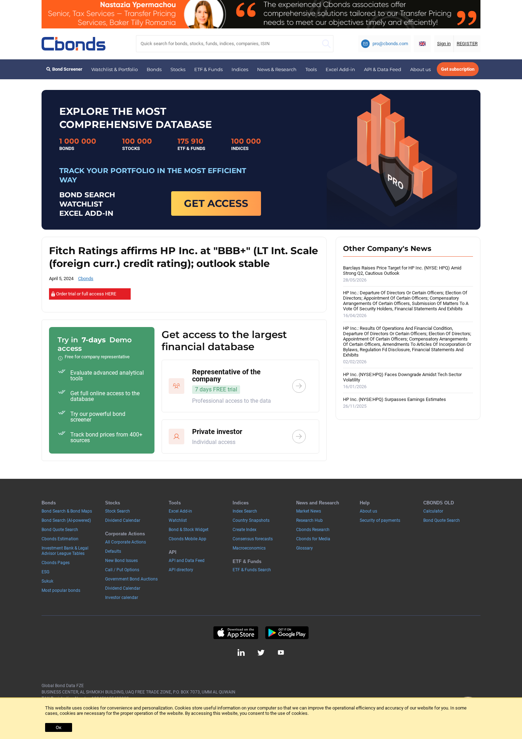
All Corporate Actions (125, 542)
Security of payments (380, 520)
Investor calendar (121, 597)
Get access (216, 203)
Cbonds (85, 278)
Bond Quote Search (60, 529)
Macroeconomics (249, 548)
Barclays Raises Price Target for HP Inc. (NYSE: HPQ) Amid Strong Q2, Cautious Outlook (402, 274)
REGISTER (467, 43)
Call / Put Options (122, 569)
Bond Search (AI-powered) (66, 520)
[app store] (235, 632)
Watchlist (178, 520)
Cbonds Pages (56, 562)
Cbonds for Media (313, 538)
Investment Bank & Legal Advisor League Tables (65, 551)
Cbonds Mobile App (187, 538)
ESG (45, 571)
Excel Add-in (340, 69)
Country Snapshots (251, 520)
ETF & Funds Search (252, 569)
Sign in (444, 43)
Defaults (113, 551)
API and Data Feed (187, 560)
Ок (58, 727)
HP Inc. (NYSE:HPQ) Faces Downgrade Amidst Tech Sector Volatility (402, 380)
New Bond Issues (121, 560)
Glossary (304, 548)
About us (420, 69)
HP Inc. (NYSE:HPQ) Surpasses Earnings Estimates (394, 403)
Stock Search (117, 511)
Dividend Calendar (122, 520)
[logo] (73, 43)
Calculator (433, 511)
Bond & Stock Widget (188, 529)
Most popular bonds (61, 590)
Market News (308, 511)
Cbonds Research (313, 529)
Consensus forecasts (253, 538)
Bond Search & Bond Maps (67, 511)
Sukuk (47, 581)
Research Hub (309, 520)
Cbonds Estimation (60, 538)
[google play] (287, 632)
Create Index (244, 529)
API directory (181, 569)
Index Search (245, 511)
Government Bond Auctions (131, 579)
